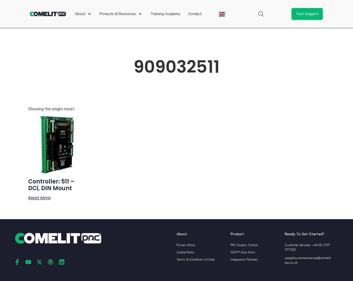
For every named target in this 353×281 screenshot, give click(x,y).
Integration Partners (244, 259)
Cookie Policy (185, 252)
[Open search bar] (261, 14)
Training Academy (165, 13)
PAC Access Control (244, 245)
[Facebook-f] (17, 262)
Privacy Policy (186, 245)
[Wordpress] (50, 262)
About (80, 13)
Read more (39, 198)
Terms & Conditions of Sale (195, 259)
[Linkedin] (62, 262)
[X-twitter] (39, 262)
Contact (194, 13)
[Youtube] (28, 262)
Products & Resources (117, 13)
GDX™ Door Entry (243, 252)
